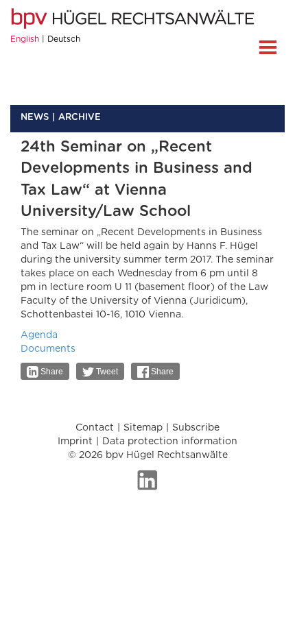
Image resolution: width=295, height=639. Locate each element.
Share (50, 371)
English (24, 39)
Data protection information (169, 441)
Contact (94, 428)
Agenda (39, 335)
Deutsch (63, 39)
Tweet (106, 371)
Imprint (75, 441)
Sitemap (143, 428)
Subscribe (196, 428)
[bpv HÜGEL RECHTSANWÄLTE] (134, 18)
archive (79, 117)
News (35, 117)
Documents (48, 349)
